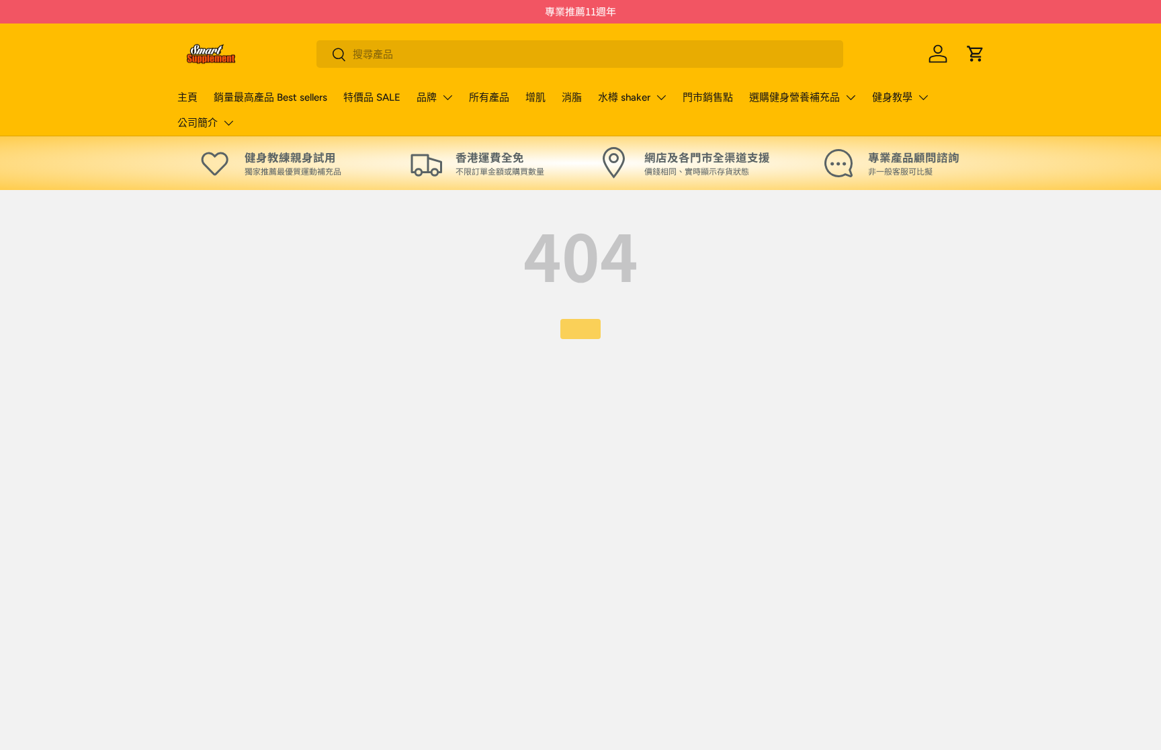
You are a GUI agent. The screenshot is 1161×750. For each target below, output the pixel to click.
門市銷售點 (708, 97)
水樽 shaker (624, 97)
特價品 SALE (371, 97)
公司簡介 (197, 123)
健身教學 (892, 97)
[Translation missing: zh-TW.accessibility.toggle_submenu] (447, 97)
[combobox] (580, 54)
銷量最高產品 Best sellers (270, 97)
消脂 (572, 97)
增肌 (535, 97)
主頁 (187, 97)
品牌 (427, 97)
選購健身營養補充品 (794, 97)
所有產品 (489, 97)
